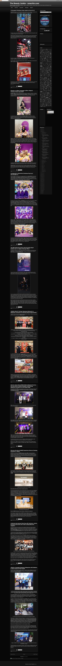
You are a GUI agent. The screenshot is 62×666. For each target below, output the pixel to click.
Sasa (46, 94)
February (43, 170)
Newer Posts (13, 654)
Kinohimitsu (42, 74)
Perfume (41, 89)
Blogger (35, 664)
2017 (42, 180)
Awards (50, 51)
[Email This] (18, 86)
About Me (16, 7)
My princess (44, 85)
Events (14, 245)
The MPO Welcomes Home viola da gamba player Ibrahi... (45, 144)
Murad (43, 84)
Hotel (41, 71)
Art (40, 51)
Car (40, 54)
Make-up (47, 80)
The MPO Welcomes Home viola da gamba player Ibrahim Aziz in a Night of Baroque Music (22, 248)
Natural (41, 86)
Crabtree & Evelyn (48, 58)
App (40, 50)
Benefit (43, 53)
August (43, 162)
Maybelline (49, 82)
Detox (49, 59)
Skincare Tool (43, 98)
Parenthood (42, 88)
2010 (42, 189)
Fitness (43, 65)
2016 (42, 181)
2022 (42, 174)
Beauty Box (49, 52)
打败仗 (43, 106)
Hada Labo (48, 69)
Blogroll (31, 7)
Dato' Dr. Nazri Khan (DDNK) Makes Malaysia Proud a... (45, 149)
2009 (42, 190)
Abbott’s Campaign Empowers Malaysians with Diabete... (45, 158)
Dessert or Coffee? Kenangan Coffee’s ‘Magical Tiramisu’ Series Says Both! (22, 91)
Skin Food (50, 97)
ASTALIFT (44, 51)
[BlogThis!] (19, 86)
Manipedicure (42, 82)
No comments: (13, 86)
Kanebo (45, 73)
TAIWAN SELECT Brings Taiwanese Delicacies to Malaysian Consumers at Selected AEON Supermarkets (24, 312)
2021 (42, 175)
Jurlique (42, 73)
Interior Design (42, 72)
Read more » (12, 84)
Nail (49, 85)
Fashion (50, 64)
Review (45, 93)
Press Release (17, 520)
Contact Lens (42, 57)
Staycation (49, 99)
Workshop (44, 105)
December (43, 132)
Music (18, 308)
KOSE (43, 75)
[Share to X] (19, 86)
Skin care (44, 97)
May (42, 166)
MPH (40, 84)
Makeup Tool (42, 81)
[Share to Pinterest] (21, 86)
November (43, 133)
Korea (50, 74)
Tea (49, 101)
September (43, 161)
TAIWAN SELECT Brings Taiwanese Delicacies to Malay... (45, 147)
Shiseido (44, 95)
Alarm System (49, 49)
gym (45, 69)
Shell (40, 95)
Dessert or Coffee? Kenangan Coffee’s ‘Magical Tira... (45, 138)
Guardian (49, 68)
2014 (42, 184)
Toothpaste (45, 103)
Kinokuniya (46, 74)
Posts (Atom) (26, 656)
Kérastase (48, 73)
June (43, 165)
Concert (14, 308)
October (43, 160)
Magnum (46, 79)
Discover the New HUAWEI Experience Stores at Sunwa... (45, 152)
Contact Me (21, 7)
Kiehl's (50, 73)
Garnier (41, 68)
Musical (50, 84)
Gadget (14, 520)
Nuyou (50, 86)
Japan (46, 72)
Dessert (16, 171)
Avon (46, 51)
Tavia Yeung (46, 101)
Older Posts (35, 654)
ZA (47, 105)
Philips (49, 89)
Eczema (41, 60)
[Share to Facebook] (20, 86)
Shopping (16, 87)
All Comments (50, 112)
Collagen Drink (44, 56)
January (43, 171)
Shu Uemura (47, 96)
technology (41, 102)
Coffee (13, 171)
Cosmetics (42, 58)
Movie (49, 83)
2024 (42, 131)
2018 (42, 179)
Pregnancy (41, 90)
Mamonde (48, 81)
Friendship (41, 67)
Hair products (45, 70)
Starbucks (46, 99)
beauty (45, 52)
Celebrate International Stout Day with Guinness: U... (45, 155)
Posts (49, 111)
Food (50, 65)
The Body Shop (46, 102)
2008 (42, 191)
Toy (49, 103)
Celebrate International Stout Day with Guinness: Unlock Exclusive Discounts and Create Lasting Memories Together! (24, 524)
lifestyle (14, 87)
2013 (42, 185)
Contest (47, 57)
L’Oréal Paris (46, 75)
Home (12, 7)
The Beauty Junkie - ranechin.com (24, 3)
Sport (42, 99)
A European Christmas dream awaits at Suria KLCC (23, 10)
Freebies (47, 66)
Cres (40, 59)
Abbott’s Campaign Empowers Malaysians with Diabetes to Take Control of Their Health (24, 568)
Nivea (48, 86)
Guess (42, 69)
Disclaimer (26, 7)
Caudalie (44, 54)
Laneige (50, 76)
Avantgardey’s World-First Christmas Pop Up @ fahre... (45, 141)
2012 (42, 186)
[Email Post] (16, 86)
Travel (41, 104)
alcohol (14, 564)
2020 (42, 176)
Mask (46, 82)
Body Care (47, 53)
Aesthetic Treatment (43, 49)
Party (48, 88)
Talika (42, 101)
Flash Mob (46, 65)
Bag (42, 52)
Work (41, 105)
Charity (48, 54)
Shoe (49, 95)
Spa (50, 98)
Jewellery (50, 72)
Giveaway (45, 68)
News (45, 86)
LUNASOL (43, 79)
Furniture (45, 67)
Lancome (46, 76)
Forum (44, 66)
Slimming (47, 98)
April (42, 167)
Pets (45, 89)
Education (45, 60)
